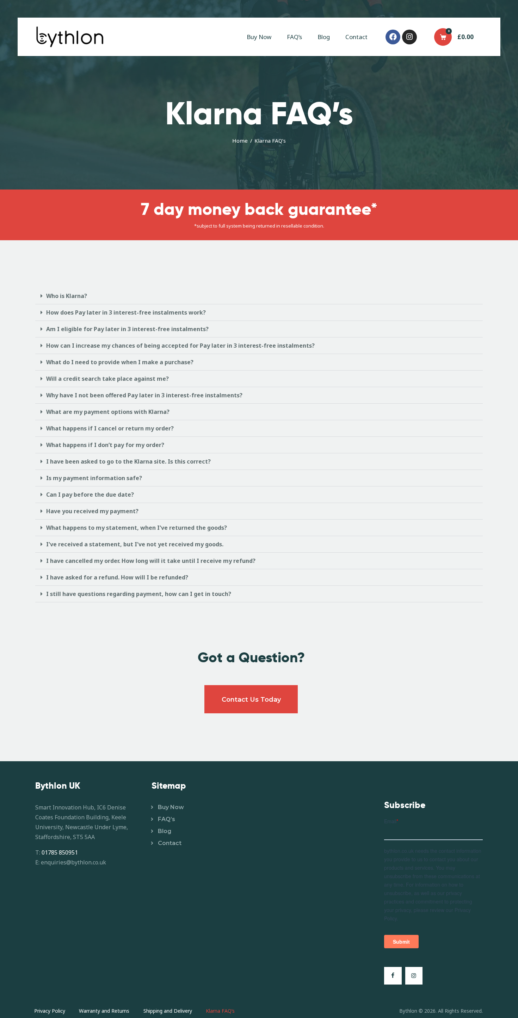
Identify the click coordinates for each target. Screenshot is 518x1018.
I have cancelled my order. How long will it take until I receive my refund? (150, 561)
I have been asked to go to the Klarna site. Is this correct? (128, 461)
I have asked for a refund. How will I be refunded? (117, 577)
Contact (169, 843)
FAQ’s (166, 819)
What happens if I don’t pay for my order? (105, 445)
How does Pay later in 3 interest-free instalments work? (126, 312)
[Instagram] (409, 37)
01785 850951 (60, 852)
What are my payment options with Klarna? (107, 412)
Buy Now (171, 807)
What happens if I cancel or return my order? (110, 428)
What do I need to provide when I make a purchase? (119, 362)
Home (240, 140)
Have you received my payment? (92, 511)
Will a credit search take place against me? (107, 379)
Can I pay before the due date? (90, 494)
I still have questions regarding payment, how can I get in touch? (138, 594)
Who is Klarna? (66, 296)
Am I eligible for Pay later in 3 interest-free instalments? (127, 329)
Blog (164, 831)
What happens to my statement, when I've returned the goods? (136, 528)
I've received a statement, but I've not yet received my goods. (134, 544)
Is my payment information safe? (94, 478)
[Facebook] (393, 37)
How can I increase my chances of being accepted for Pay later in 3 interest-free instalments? (180, 345)
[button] (259, 296)
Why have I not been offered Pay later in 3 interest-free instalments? (144, 395)
